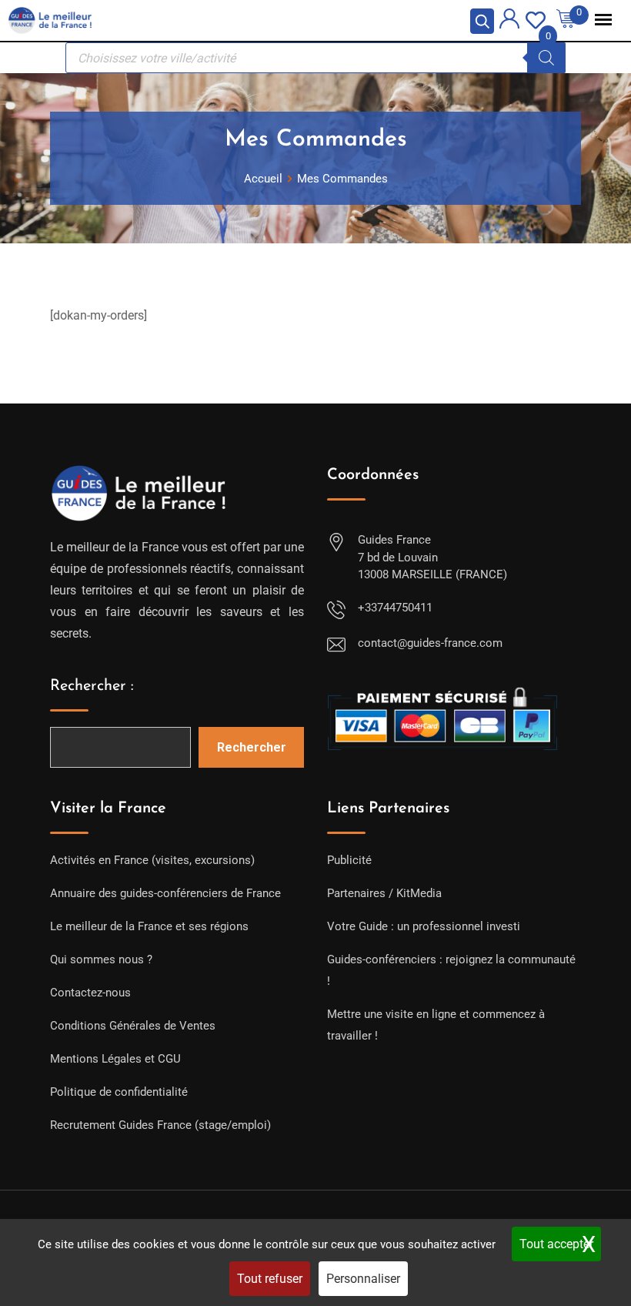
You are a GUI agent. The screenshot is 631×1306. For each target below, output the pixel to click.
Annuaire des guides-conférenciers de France (165, 893)
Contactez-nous (90, 993)
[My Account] (509, 21)
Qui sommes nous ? (101, 959)
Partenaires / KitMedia (384, 893)
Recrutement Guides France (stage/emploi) (160, 1125)
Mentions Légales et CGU (115, 1059)
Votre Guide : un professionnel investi (423, 926)
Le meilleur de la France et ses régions (149, 926)
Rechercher (251, 747)
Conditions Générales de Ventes (132, 1026)
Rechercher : (92, 686)
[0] (535, 19)
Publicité (349, 860)
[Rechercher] (546, 57)
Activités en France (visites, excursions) (152, 860)
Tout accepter (556, 1244)
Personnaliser (363, 1278)
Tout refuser (269, 1278)
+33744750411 (395, 607)
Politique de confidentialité (119, 1092)
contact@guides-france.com (430, 643)
